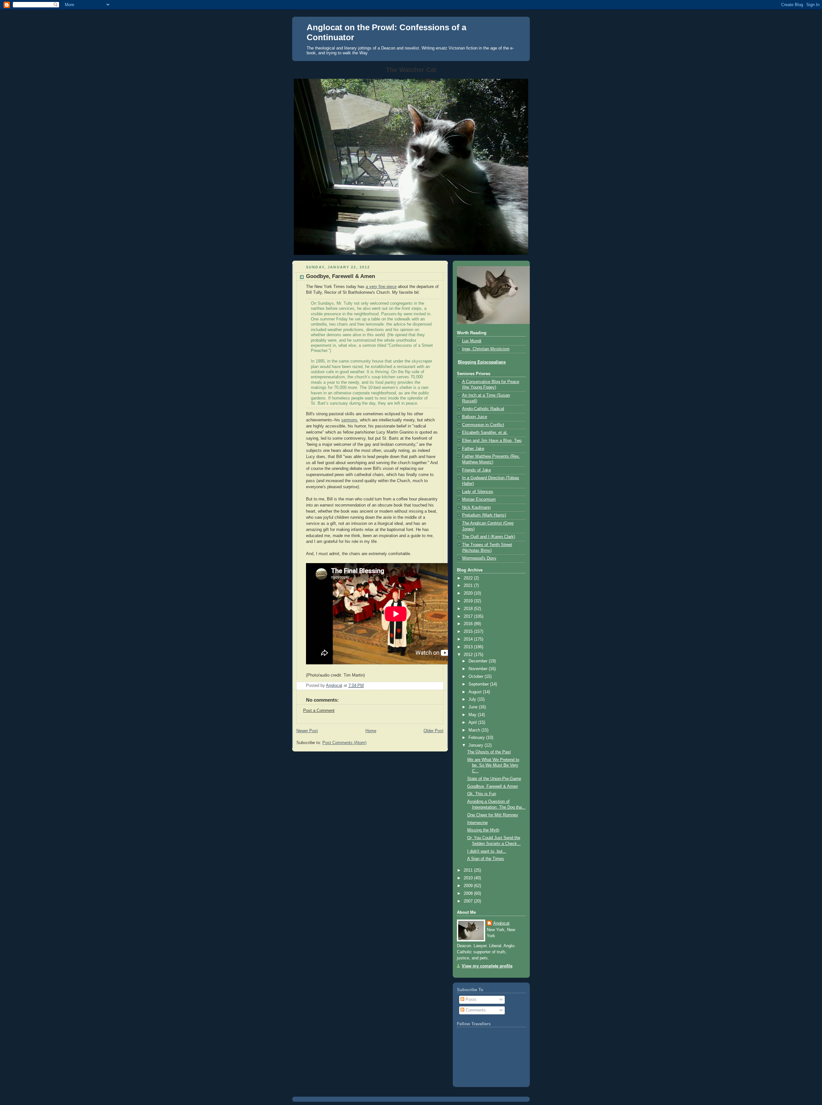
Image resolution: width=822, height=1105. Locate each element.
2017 (469, 616)
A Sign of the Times (485, 859)
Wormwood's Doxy (479, 558)
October (476, 676)
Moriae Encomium (479, 499)
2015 (469, 631)
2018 (469, 608)
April (473, 722)
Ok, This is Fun (481, 794)
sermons (349, 420)
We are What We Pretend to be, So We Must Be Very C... (493, 765)
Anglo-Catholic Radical (483, 409)
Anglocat (501, 923)
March (474, 730)
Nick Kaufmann (476, 507)
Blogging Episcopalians (482, 362)
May (473, 715)
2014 (469, 639)
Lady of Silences (477, 492)
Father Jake (473, 448)
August (475, 692)
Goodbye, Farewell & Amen (492, 786)
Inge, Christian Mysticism (486, 349)
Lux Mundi (471, 341)
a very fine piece (381, 286)
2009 (469, 886)
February (477, 737)
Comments (475, 1010)
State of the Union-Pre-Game (494, 779)
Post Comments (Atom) (344, 743)
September (479, 684)
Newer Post (307, 731)
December (478, 661)
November (478, 669)
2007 (469, 901)
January (476, 745)
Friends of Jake (476, 470)
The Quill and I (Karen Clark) (488, 537)
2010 (469, 878)
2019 (469, 601)
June (473, 707)
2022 (469, 578)
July (472, 699)
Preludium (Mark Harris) (484, 515)
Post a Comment (319, 710)
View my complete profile (487, 966)
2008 (469, 893)
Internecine (477, 823)
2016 (469, 624)
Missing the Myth (483, 830)
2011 (469, 870)
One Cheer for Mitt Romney (492, 815)
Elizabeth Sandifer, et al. (485, 432)
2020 (469, 593)
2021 (469, 585)
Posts (470, 999)
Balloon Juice (474, 417)
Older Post (433, 731)
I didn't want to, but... (486, 851)
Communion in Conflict (483, 425)
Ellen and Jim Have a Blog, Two (491, 440)
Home (370, 731)
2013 (469, 647)
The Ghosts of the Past (489, 752)
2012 (469, 654)
